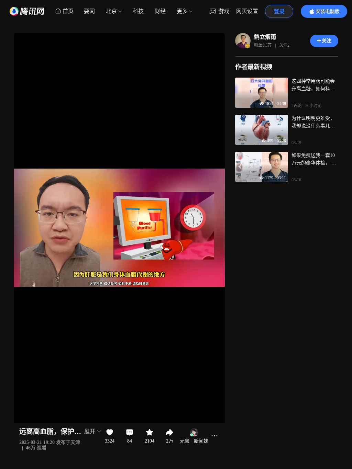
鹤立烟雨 (265, 37)
